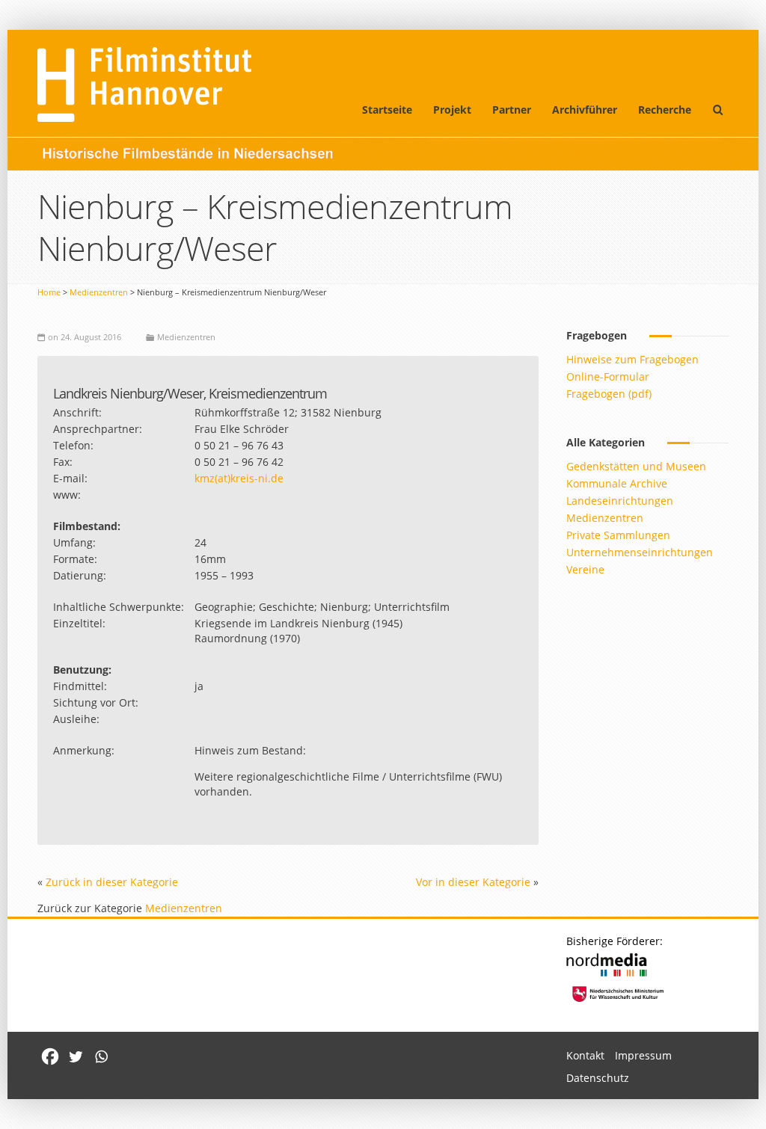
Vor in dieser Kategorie (473, 882)
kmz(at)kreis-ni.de (239, 478)
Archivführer (584, 109)
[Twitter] (75, 1056)
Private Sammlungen (618, 535)
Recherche (664, 109)
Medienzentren (99, 292)
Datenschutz (597, 1078)
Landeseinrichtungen (619, 500)
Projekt (452, 109)
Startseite (387, 109)
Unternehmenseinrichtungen (639, 552)
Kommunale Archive (616, 483)
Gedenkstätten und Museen (636, 466)
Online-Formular (607, 376)
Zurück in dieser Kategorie (112, 882)
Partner (511, 109)
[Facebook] (50, 1056)
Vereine (585, 569)
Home (49, 292)
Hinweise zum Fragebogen (632, 359)
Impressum (643, 1055)
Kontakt (585, 1055)
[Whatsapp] (101, 1056)
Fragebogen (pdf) (609, 394)
